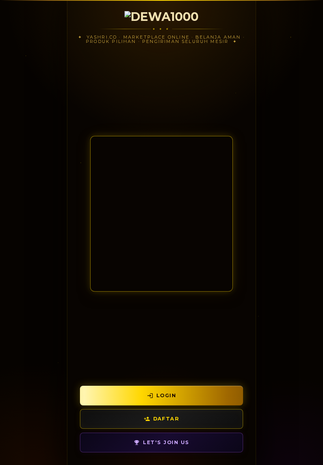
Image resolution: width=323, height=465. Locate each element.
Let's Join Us (166, 442)
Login (166, 395)
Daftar (166, 419)
